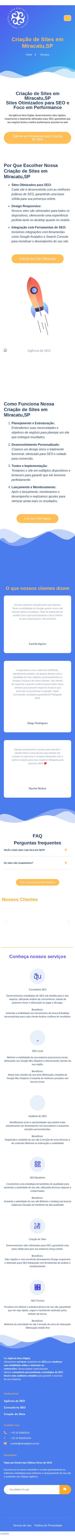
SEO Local (37, 1051)
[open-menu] (67, 18)
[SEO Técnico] (37, 1287)
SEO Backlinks (37, 1177)
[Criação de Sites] (37, 1226)
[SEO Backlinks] (37, 1164)
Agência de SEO (14, 1400)
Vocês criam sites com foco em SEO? (24, 850)
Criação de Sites (37, 1239)
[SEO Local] (37, 1037)
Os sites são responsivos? (18, 863)
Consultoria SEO (37, 989)
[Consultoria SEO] (37, 976)
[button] (37, 851)
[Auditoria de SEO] (37, 1103)
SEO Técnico (37, 1300)
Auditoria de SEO (37, 1116)
